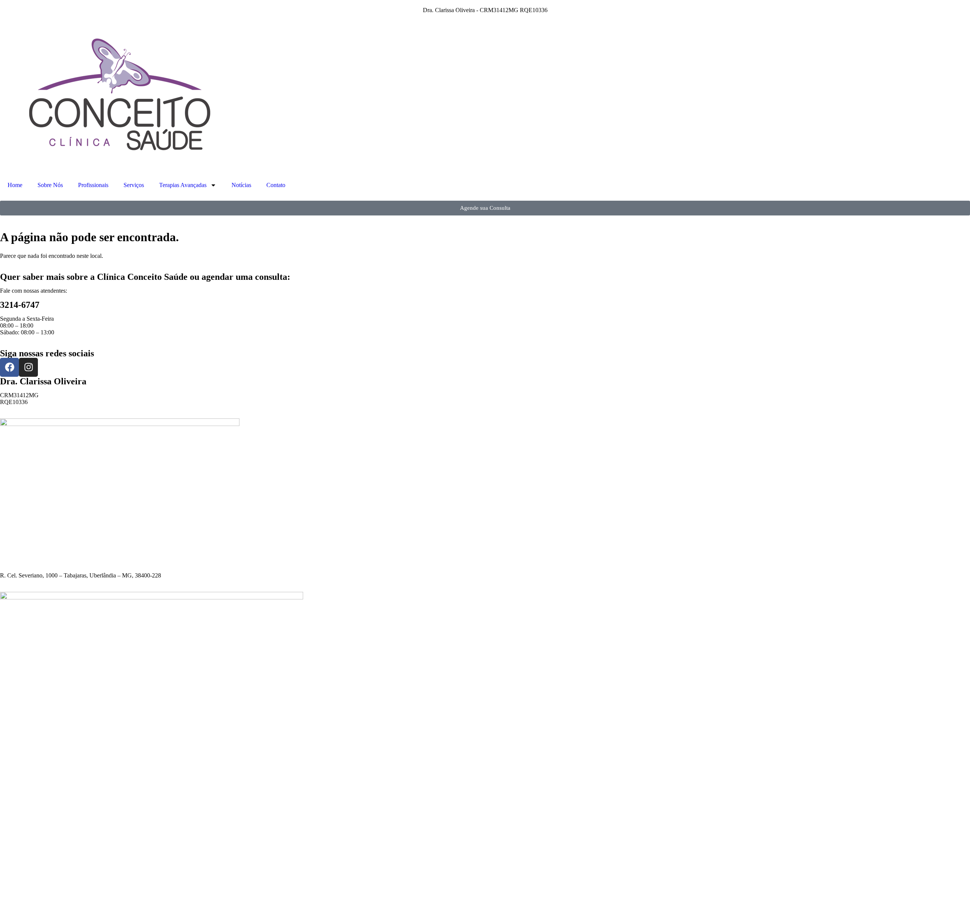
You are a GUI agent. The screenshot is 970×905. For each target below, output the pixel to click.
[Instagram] (28, 367)
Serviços (134, 185)
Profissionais (93, 185)
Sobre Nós (50, 185)
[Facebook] (9, 367)
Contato (275, 185)
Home (15, 185)
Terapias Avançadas (183, 185)
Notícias (241, 185)
